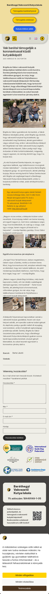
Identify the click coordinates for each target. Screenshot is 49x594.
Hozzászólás (9, 383)
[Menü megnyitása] (30, 38)
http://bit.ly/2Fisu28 (19, 209)
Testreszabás (24, 588)
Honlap (6, 427)
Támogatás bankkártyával (24, 11)
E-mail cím (8, 417)
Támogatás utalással (24, 20)
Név (5, 407)
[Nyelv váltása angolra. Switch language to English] (35, 38)
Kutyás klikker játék (24, 29)
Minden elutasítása (25, 582)
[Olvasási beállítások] (42, 38)
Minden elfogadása (24, 575)
